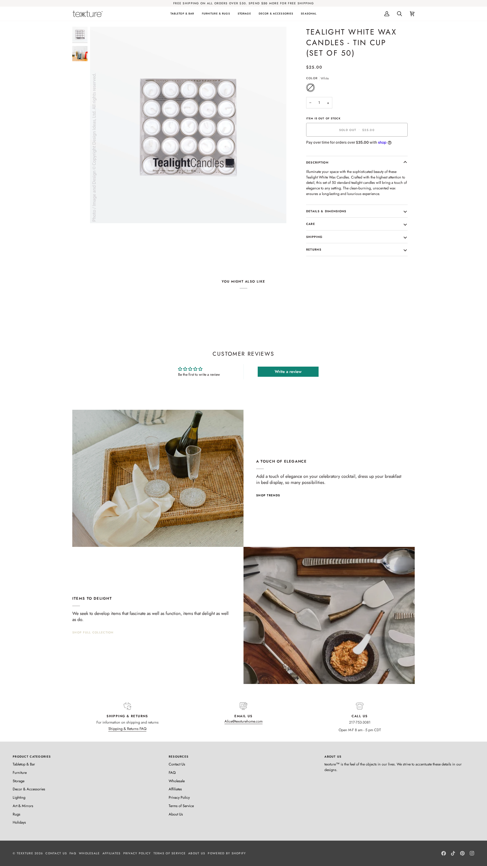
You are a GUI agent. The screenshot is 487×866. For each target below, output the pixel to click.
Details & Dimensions (326, 211)
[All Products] (329, 615)
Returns (313, 249)
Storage (18, 780)
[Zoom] (99, 213)
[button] (182, 14)
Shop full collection (93, 632)
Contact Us (177, 764)
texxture (25, 853)
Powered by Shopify (227, 853)
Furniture (20, 772)
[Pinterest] (462, 853)
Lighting (19, 797)
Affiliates (175, 789)
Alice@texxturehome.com (243, 721)
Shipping (314, 237)
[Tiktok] (453, 853)
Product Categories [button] (32, 756)
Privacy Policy (179, 797)
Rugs (16, 814)
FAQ (172, 772)
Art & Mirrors (23, 805)
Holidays (19, 822)
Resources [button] (179, 756)
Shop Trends (268, 495)
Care (310, 224)
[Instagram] (472, 853)
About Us (176, 814)
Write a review (288, 371)
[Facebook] (443, 853)
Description (317, 162)
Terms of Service (181, 805)
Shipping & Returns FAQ (127, 728)
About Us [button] (332, 756)
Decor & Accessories (29, 789)
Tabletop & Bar (24, 764)
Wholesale (177, 780)
